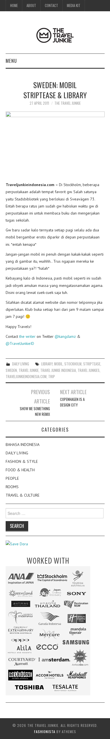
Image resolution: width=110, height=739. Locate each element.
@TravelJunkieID (20, 343)
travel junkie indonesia (58, 370)
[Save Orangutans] (17, 543)
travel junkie (29, 370)
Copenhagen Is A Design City (72, 402)
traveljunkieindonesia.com (26, 376)
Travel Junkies (89, 370)
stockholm (73, 364)
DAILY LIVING (20, 364)
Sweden (11, 370)
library (46, 364)
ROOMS (12, 486)
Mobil (58, 364)
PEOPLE (12, 478)
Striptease (91, 364)
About (31, 5)
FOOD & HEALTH (20, 469)
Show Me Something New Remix (35, 411)
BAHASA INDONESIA (22, 444)
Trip (51, 376)
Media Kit (73, 5)
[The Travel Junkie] (55, 34)
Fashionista (44, 731)
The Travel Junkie (67, 103)
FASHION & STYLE (22, 461)
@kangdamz (65, 336)
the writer (27, 336)
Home (14, 5)
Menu (11, 60)
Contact (51, 5)
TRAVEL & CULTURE (22, 495)
